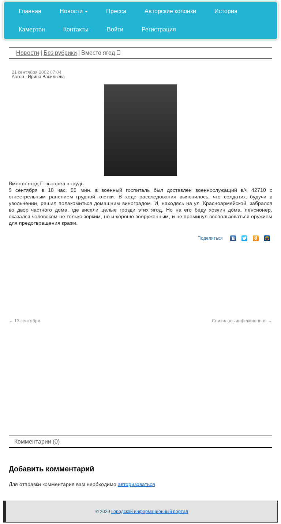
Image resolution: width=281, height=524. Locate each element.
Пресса (116, 11)
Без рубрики (60, 53)
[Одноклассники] (256, 236)
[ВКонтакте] (233, 236)
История (225, 11)
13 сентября (24, 320)
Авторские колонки (170, 11)
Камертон (32, 29)
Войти (115, 29)
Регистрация (159, 29)
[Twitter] (244, 236)
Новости (72, 11)
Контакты (76, 29)
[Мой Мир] (267, 236)
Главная (30, 11)
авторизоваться (136, 484)
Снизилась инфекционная (242, 320)
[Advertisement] (140, 379)
